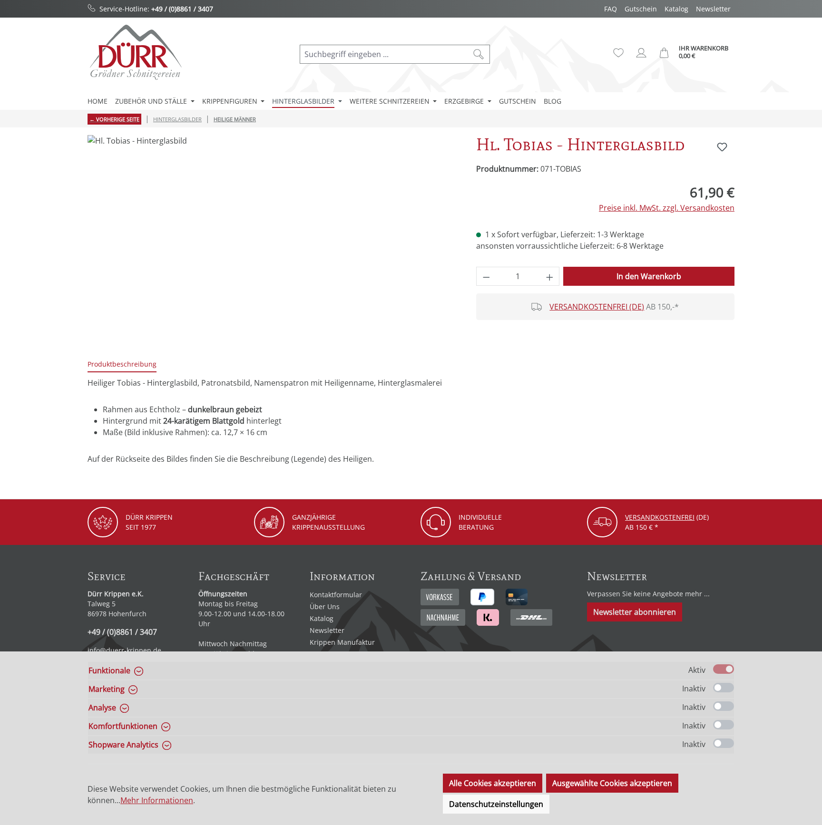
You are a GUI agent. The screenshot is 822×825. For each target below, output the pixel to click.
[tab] (122, 364)
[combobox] (384, 54)
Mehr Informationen (156, 800)
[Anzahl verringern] (486, 276)
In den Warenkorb (648, 276)
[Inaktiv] (723, 687)
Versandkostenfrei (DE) (596, 306)
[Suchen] (479, 54)
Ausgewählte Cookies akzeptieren (612, 783)
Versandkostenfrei (660, 517)
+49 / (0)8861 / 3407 (182, 8)
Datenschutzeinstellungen (496, 804)
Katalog (676, 8)
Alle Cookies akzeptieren (492, 783)
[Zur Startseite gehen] (135, 52)
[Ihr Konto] (641, 52)
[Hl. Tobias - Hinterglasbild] (272, 237)
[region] (272, 237)
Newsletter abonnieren (634, 612)
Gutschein (641, 8)
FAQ (610, 8)
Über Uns (325, 606)
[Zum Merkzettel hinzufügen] (722, 147)
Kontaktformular (336, 594)
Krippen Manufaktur (342, 642)
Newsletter (713, 8)
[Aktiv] (723, 669)
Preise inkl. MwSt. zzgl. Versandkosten (666, 208)
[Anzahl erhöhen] (550, 276)
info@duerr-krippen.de (124, 650)
